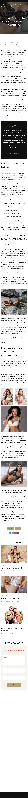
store (18, 528)
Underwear (3, 625)
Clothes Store (14, 42)
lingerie (10, 528)
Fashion (3, 565)
